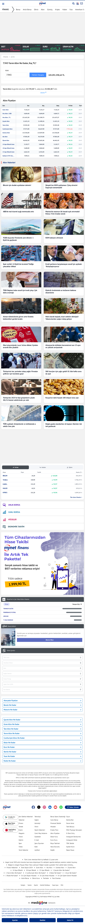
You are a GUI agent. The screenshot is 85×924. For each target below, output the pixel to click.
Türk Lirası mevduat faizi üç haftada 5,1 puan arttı (41, 860)
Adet (7, 70)
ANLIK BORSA (14, 505)
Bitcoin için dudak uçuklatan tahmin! (17, 185)
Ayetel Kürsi (70, 847)
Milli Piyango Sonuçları (74, 830)
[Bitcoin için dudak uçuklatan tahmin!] (21, 174)
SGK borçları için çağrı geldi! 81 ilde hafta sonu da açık (63, 372)
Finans (21, 823)
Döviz (36, 9)
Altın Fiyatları (55, 833)
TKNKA (5, 480)
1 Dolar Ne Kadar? (55, 873)
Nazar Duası (70, 850)
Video (21, 847)
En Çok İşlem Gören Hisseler (67, 876)
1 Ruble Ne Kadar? (12, 876)
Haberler (21, 820)
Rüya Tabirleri (55, 843)
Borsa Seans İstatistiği (57, 817)
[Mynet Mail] (81, 3)
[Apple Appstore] (10, 823)
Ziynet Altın (6, 140)
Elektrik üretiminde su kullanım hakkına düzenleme (60, 291)
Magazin (21, 833)
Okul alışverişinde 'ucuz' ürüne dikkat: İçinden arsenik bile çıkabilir (20, 346)
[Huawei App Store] (10, 830)
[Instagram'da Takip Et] (44, 807)
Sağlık (37, 820)
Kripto (57, 9)
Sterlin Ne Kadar (10, 752)
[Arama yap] (73, 3)
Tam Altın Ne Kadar (11, 729)
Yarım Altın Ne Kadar (12, 733)
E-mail (37, 840)
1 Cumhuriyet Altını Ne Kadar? (35, 873)
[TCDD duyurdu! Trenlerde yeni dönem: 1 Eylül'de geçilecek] (21, 227)
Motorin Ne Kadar (10, 709)
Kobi (36, 847)
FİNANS (5, 9)
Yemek (21, 827)
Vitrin (36, 827)
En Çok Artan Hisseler (47, 876)
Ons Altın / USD (7, 113)
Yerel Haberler (23, 850)
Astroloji (37, 823)
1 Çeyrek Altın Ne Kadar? (61, 870)
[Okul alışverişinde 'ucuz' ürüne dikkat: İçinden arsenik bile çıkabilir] (21, 334)
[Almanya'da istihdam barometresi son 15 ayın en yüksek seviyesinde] (64, 334)
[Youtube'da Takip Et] (55, 807)
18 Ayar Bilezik (31, 870)
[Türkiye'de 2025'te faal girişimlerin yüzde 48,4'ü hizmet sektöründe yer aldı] (21, 387)
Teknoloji (38, 817)
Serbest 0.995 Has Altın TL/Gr (9, 156)
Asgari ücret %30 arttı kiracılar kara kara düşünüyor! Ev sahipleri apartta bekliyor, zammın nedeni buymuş (41, 862)
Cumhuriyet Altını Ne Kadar (14, 738)
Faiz (71, 9)
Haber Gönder (74, 807)
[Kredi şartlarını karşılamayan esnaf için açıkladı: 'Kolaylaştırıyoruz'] (64, 253)
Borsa (18, 9)
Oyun (68, 817)
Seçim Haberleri (40, 830)
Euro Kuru (53, 840)
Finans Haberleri (12, 868)
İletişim (23, 885)
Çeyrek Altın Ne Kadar (12, 720)
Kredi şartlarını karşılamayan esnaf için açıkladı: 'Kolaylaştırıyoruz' (63, 265)
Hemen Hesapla (38, 75)
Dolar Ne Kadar (9, 742)
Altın (42, 9)
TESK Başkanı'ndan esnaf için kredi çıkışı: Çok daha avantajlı (20, 291)
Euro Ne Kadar (9, 747)
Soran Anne (70, 823)
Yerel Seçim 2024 (27, 868)
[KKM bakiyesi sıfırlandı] (64, 227)
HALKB (5, 488)
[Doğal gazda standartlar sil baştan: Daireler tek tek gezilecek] (64, 413)
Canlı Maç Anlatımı (41, 833)
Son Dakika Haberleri (26, 817)
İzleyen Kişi (76, 604)
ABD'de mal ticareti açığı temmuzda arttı (18, 211)
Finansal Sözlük (55, 823)
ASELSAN (5, 616)
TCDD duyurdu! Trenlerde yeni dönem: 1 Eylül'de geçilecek (18, 239)
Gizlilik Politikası (45, 885)
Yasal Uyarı (55, 885)
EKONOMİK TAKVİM (16, 526)
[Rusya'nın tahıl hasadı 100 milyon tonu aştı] (64, 387)
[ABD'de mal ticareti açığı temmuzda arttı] (21, 201)
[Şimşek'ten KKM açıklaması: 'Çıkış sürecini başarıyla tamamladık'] (64, 174)
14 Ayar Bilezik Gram (8, 144)
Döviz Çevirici (11, 650)
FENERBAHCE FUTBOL (9, 612)
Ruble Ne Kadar (10, 761)
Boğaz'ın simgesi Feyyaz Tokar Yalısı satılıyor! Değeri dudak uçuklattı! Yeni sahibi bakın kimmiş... (41, 865)
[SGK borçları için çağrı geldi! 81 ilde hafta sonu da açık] (64, 360)
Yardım (30, 885)
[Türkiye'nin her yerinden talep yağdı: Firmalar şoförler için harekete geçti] (21, 360)
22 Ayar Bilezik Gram (8, 152)
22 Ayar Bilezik (44, 870)
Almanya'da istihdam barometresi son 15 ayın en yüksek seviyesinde (63, 346)
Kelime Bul (69, 820)
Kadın (21, 830)
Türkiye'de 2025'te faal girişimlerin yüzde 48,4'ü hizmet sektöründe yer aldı (19, 399)
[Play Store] (10, 817)
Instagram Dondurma (73, 837)
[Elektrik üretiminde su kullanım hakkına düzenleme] (64, 279)
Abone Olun (50, 640)
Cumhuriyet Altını (8, 129)
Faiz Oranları (56, 878)
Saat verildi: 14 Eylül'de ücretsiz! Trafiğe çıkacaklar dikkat (18, 265)
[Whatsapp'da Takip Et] (61, 807)
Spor (20, 843)
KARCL (5, 484)
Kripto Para (54, 830)
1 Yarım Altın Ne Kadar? (14, 873)
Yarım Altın (6, 125)
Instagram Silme (71, 840)
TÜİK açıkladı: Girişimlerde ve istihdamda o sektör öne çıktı (19, 425)
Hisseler (53, 827)
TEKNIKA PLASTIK (8, 608)
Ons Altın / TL (7, 117)
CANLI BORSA (14, 512)
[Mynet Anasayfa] (42, 3)
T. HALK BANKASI (8, 620)
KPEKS (5, 493)
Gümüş (49, 9)
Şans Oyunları (39, 843)
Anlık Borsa (27, 9)
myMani (37, 850)
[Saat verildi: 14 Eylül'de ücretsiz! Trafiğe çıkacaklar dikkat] (21, 253)
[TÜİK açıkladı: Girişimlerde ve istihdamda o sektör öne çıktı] (21, 413)
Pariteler (46, 878)
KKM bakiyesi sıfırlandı (54, 238)
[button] (3, 4)
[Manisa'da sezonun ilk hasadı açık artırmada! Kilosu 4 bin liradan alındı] (64, 201)
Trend (21, 837)
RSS (62, 885)
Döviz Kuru (36, 878)
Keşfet (52, 850)
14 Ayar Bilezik (18, 870)
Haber (64, 9)
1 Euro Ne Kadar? (70, 873)
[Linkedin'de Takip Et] (50, 807)
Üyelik (36, 885)
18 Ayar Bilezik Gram (8, 148)
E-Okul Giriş (70, 833)
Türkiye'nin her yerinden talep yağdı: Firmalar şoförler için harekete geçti (20, 372)
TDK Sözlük (70, 843)
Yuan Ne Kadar (9, 756)
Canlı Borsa (54, 820)
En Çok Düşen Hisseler (29, 876)
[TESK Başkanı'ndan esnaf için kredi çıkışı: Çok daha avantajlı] (21, 279)
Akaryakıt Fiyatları (11, 700)
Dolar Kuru (54, 837)
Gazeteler (38, 837)
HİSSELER (12, 519)
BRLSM (5, 476)
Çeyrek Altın (6, 121)
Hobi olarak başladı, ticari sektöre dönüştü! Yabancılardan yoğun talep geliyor (62, 317)
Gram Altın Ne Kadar (11, 724)
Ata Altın (5, 136)
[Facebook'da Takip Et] (33, 807)
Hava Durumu (55, 847)
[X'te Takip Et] (39, 807)
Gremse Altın (6, 133)
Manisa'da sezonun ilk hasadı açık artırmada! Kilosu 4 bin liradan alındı (62, 212)
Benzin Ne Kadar (10, 705)
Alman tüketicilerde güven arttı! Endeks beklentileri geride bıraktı (18, 317)
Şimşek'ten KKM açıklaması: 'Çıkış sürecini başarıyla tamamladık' (61, 186)
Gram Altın (6, 110)
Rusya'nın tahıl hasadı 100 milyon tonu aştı (62, 398)
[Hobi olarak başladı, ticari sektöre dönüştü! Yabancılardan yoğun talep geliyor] (64, 306)
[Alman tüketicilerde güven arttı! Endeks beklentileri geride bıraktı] (21, 306)
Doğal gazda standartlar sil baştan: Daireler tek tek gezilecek (63, 425)
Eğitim (21, 840)
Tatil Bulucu (70, 827)
